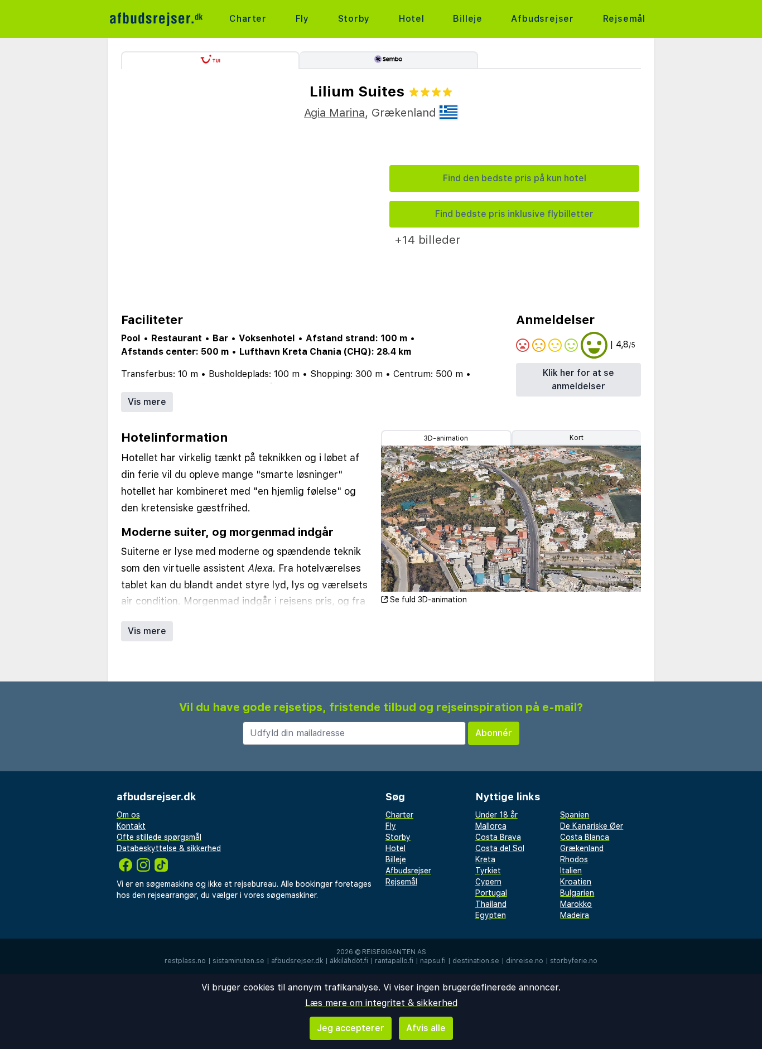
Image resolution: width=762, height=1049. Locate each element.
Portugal (491, 892)
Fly (302, 18)
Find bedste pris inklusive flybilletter (514, 214)
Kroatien (575, 881)
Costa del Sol (499, 848)
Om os (128, 814)
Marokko (576, 904)
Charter (248, 18)
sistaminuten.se (238, 961)
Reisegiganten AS (394, 952)
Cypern (488, 881)
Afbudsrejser (542, 18)
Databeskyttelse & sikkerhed (169, 848)
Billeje (468, 18)
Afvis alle (426, 1028)
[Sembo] (389, 60)
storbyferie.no (573, 961)
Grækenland (582, 848)
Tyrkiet (488, 870)
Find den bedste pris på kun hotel (514, 178)
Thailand (491, 904)
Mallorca (491, 825)
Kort (576, 438)
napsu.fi (433, 961)
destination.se (475, 961)
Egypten (490, 915)
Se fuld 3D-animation (428, 599)
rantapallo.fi (394, 961)
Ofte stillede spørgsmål (159, 837)
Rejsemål (624, 18)
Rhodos (574, 859)
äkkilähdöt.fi (349, 961)
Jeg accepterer (350, 1028)
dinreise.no (524, 961)
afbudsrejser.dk (297, 961)
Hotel (412, 18)
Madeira (574, 915)
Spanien (574, 814)
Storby (354, 18)
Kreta (485, 859)
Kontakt (131, 825)
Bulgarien (577, 892)
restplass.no (185, 961)
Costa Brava (498, 837)
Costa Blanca (584, 837)
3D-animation (446, 438)
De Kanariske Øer (591, 825)
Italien (571, 870)
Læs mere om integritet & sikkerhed (381, 1003)
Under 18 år (496, 814)
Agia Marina (334, 112)
